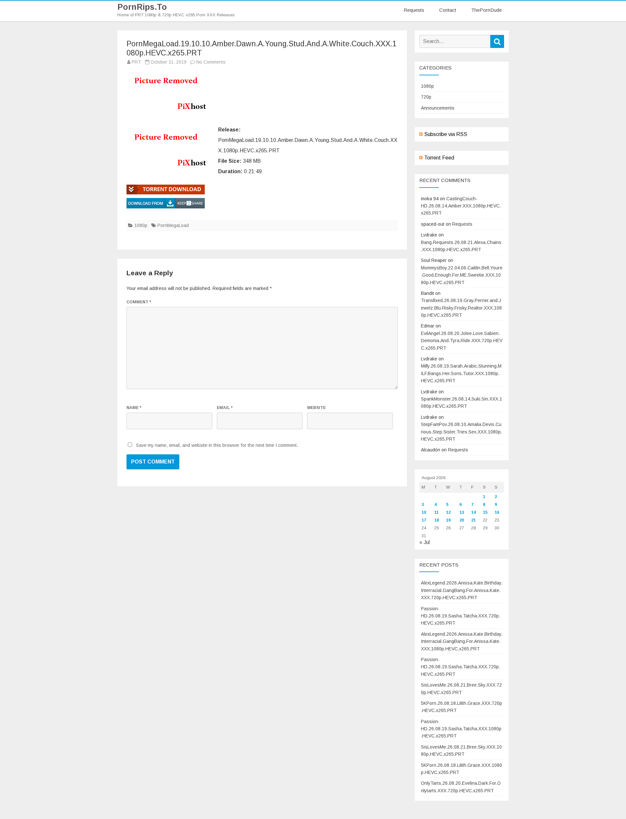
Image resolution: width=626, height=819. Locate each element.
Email (224, 407)
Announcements (438, 108)
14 (473, 512)
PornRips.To (142, 7)
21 (473, 520)
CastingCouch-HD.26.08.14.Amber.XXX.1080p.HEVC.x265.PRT (461, 206)
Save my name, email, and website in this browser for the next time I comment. (217, 445)
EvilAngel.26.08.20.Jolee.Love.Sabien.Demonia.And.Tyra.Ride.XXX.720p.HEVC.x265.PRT (461, 341)
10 (424, 512)
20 (461, 520)
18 (436, 520)
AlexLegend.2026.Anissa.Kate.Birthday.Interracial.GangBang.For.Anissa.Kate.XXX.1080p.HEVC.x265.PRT (461, 641)
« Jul (424, 542)
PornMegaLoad (173, 225)
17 (424, 520)
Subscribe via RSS (445, 134)
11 (436, 512)
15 (485, 512)
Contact (447, 10)
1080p (140, 225)
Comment (139, 302)
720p (426, 96)
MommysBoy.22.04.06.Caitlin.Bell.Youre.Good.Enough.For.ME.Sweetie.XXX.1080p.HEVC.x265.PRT (461, 275)
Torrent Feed (439, 157)
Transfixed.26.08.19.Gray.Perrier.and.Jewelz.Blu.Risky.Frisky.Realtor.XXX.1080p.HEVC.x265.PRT (461, 308)
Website (316, 407)
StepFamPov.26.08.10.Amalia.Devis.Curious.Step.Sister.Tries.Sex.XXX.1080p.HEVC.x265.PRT (461, 432)
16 (497, 512)
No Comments (211, 62)
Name (134, 407)
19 (448, 520)
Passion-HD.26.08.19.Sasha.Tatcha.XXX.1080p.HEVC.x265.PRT (461, 729)
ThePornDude (486, 10)
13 (461, 512)
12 (448, 512)
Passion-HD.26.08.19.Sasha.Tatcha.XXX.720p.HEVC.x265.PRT (460, 616)
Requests (414, 10)
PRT (136, 62)
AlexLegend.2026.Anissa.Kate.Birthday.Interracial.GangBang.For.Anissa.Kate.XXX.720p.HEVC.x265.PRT (461, 590)
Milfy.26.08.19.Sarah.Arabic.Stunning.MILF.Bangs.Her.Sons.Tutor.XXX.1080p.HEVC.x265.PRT (461, 373)
